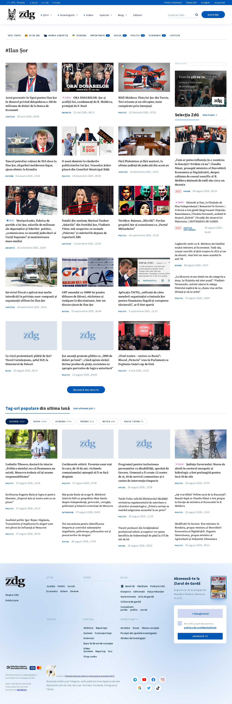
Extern (9, 176)
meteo (109, 421)
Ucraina (63, 421)
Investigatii (67, 15)
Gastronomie (128, 596)
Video (89, 15)
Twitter (149, 688)
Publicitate (12, 600)
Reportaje (101, 627)
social (143, 609)
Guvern (17, 421)
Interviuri (68, 512)
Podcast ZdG (157, 586)
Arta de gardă (146, 596)
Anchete (88, 651)
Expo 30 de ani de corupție (98, 643)
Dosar (187, 191)
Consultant (127, 606)
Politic (137, 35)
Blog (121, 15)
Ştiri (46, 15)
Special (104, 15)
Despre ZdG (191, 2)
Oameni (87, 633)
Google (139, 688)
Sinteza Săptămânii (190, 229)
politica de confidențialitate (200, 627)
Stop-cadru (90, 656)
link (182, 98)
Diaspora (126, 591)
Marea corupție (150, 627)
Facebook (153, 679)
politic (134, 609)
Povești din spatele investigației (139, 633)
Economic (157, 35)
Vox (110, 651)
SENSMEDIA (22, 690)
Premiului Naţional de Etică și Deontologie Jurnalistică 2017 (90, 676)
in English (205, 2)
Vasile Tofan (133, 421)
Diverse (74, 591)
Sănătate (142, 586)
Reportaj (100, 651)
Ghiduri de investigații (133, 638)
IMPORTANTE (99, 35)
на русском (219, 2)
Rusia (40, 421)
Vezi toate (14, 35)
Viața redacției (155, 591)
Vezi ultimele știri (83, 408)
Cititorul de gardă (131, 601)
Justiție (175, 35)
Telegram (135, 679)
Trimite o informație (173, 2)
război (87, 421)
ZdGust (137, 15)
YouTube (144, 679)
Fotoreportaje (103, 633)
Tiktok (158, 688)
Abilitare (88, 627)
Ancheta (66, 113)
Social (120, 35)
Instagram (162, 679)
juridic (124, 609)
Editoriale (139, 591)
